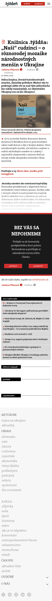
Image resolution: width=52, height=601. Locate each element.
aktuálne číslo (11, 566)
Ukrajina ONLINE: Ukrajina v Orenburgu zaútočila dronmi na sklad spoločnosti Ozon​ (25, 356)
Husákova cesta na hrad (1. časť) (17, 334)
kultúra (7, 501)
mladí (6, 555)
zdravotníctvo (11, 545)
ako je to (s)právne (14, 530)
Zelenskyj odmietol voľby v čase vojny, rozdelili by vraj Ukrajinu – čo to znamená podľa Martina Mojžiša (25, 327)
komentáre (9, 535)
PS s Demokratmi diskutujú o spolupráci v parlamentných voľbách (22, 348)
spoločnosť (9, 485)
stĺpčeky (7, 506)
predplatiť (38, 266)
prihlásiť (13, 266)
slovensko (8, 437)
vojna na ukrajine (14, 420)
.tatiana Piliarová (10, 69)
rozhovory (9, 451)
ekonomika (9, 461)
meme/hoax (10, 550)
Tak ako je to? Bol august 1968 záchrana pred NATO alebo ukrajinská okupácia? (25, 312)
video (5, 526)
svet (4, 442)
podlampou (10, 471)
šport (5, 516)
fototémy (8, 521)
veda (5, 511)
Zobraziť (14, 367)
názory (6, 446)
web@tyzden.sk (40, 279)
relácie (6, 480)
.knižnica (8, 72)
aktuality (8, 425)
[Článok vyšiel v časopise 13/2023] (3, 42)
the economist (11, 490)
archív (6, 571)
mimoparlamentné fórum (19, 540)
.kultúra (31, 69)
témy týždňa (10, 466)
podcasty (8, 475)
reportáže (8, 456)
